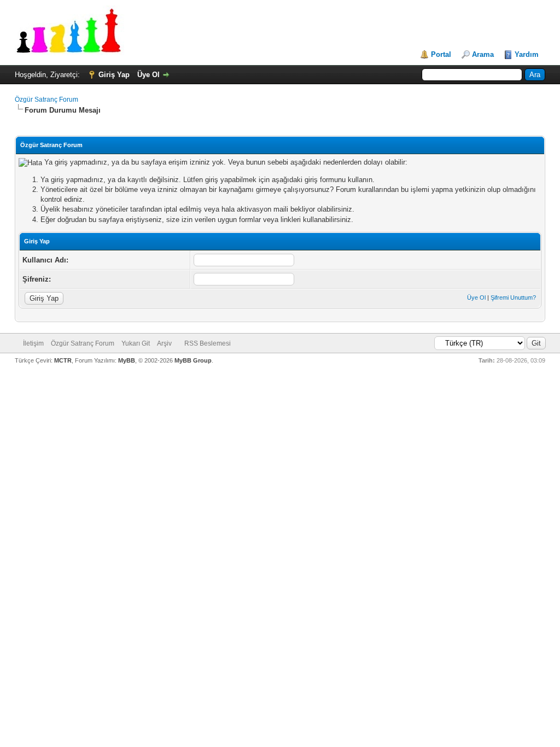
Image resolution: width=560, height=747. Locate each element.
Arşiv (164, 343)
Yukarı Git (135, 343)
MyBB (126, 360)
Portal (441, 54)
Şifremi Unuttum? (513, 297)
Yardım (527, 54)
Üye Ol (148, 75)
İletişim (33, 343)
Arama (483, 54)
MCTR (63, 360)
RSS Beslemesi (207, 343)
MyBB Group (193, 360)
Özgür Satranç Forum (46, 99)
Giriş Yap (114, 75)
